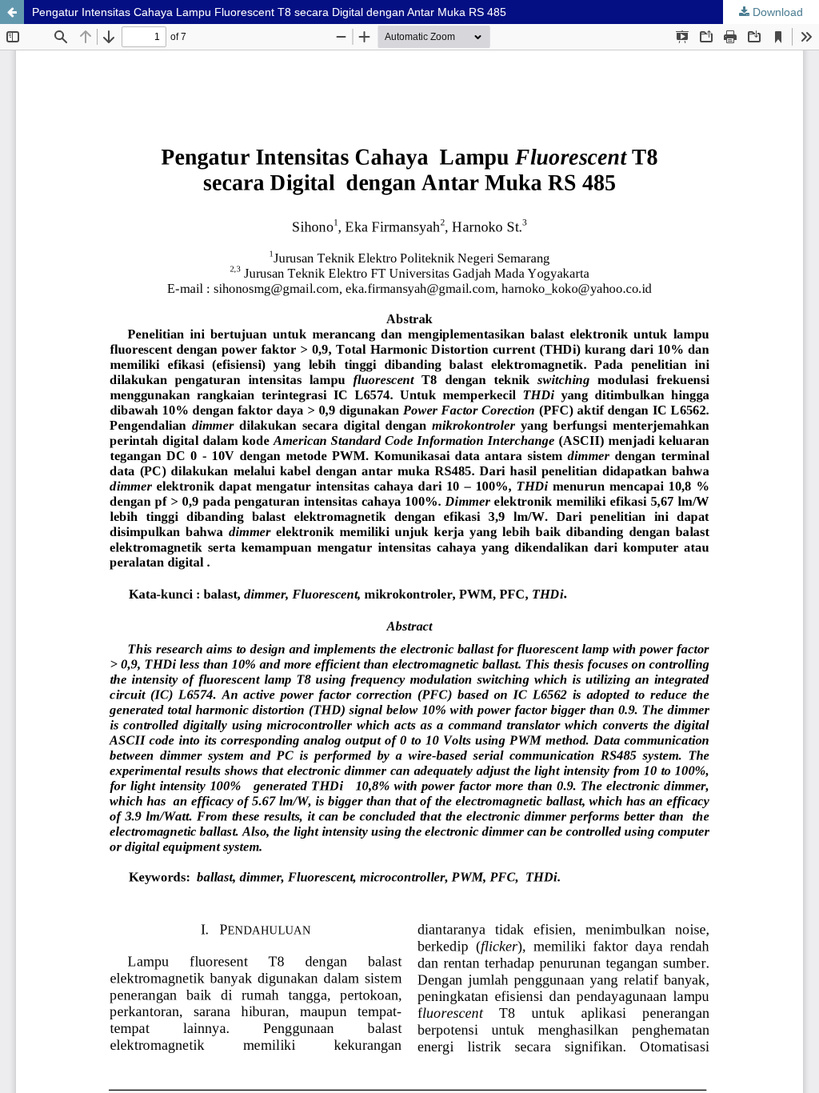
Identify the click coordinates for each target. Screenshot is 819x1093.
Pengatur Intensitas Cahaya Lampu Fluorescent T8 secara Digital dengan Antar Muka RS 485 (269, 12)
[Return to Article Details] (12, 12)
